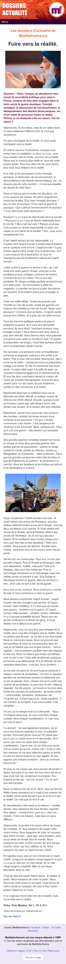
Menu (5, 21)
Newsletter (33, 930)
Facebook (35, 927)
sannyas (46, 153)
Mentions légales (16, 950)
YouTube (55, 927)
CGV (29, 950)
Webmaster (53, 950)
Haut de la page (33, 957)
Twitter (46, 927)
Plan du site (40, 950)
